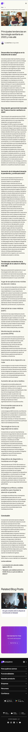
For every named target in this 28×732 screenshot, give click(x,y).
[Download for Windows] (19, 700)
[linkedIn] (14, 722)
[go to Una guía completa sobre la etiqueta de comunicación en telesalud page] (14, 601)
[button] (26, 3)
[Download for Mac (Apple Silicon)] (8, 700)
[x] (17, 722)
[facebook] (8, 722)
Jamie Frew (8, 42)
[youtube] (20, 722)
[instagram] (11, 722)
